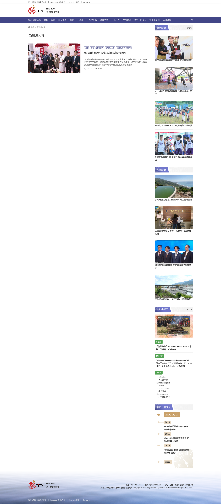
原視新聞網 (52, 12)
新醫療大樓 (110, 48)
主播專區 (127, 19)
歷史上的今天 (140, 19)
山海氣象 (62, 19)
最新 (53, 19)
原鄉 (87, 48)
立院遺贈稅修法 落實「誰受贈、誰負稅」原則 (173, 232)
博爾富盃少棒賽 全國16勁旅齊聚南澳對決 (173, 125)
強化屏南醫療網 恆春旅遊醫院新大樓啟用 (105, 52)
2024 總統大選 (34, 19)
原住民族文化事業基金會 (37, 2)
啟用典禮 (99, 48)
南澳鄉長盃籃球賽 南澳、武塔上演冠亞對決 (173, 158)
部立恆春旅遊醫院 (124, 48)
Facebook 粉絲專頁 (58, 2)
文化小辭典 (154, 19)
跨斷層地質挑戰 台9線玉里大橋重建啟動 (173, 299)
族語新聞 (93, 19)
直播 (46, 19)
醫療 (92, 48)
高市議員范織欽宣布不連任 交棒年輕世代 (173, 60)
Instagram (87, 2)
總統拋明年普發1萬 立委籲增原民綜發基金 (173, 266)
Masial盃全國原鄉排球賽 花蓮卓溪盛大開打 (173, 93)
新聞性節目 (105, 19)
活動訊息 (167, 19)
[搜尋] (192, 20)
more (167, 462)
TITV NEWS (51, 9)
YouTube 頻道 (74, 2)
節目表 (117, 19)
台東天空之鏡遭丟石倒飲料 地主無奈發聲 (173, 199)
